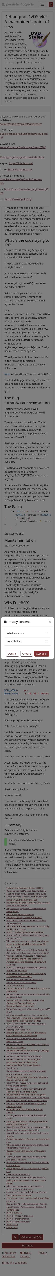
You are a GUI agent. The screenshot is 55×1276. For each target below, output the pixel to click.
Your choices (14, 641)
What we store (15, 633)
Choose (26, 653)
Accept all (41, 653)
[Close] (50, 621)
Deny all (12, 653)
